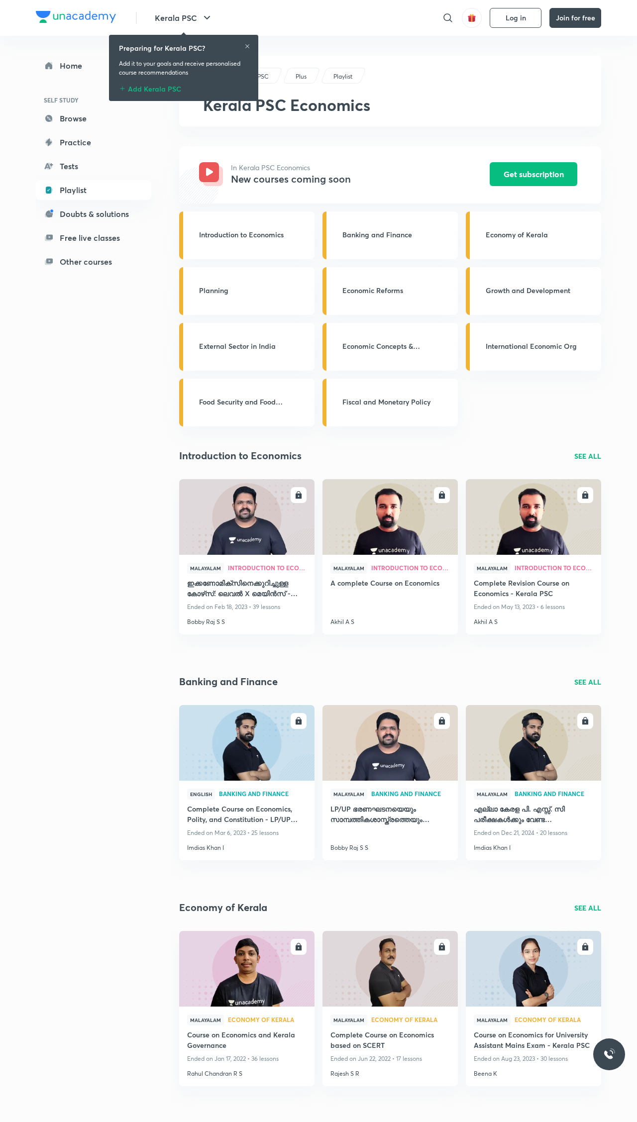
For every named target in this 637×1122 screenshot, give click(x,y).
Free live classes (90, 237)
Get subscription (534, 174)
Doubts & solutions (94, 213)
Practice (75, 142)
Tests (69, 166)
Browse (73, 118)
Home (71, 65)
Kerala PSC (176, 17)
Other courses (86, 261)
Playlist (73, 190)
